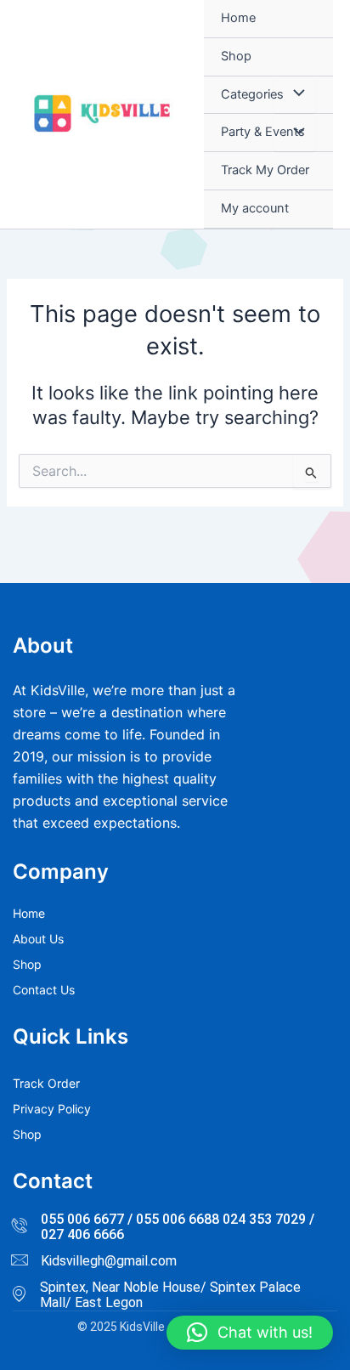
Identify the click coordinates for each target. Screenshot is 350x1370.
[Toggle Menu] (295, 95)
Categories (252, 94)
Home (238, 17)
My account (255, 208)
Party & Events (263, 131)
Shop (236, 56)
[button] (250, 1333)
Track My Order (265, 170)
